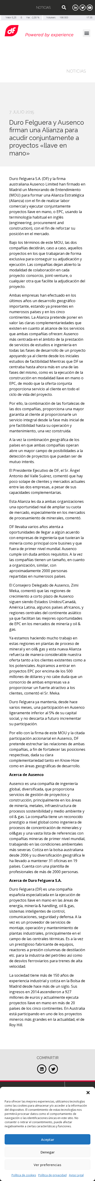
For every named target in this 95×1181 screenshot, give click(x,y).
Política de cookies (24, 1175)
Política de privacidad (52, 1175)
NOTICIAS (76, 71)
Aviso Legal (76, 1175)
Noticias (43, 7)
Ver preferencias (47, 1164)
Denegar (48, 1152)
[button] (88, 1092)
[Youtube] (90, 8)
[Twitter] (83, 8)
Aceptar (47, 1139)
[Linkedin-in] (75, 8)
